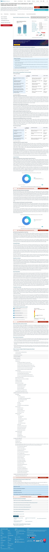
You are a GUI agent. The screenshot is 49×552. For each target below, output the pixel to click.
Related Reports (16, 516)
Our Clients (2, 533)
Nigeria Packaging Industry (28, 521)
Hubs (8, 542)
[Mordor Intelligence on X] (30, 537)
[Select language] (43, 1)
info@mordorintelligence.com (20, 539)
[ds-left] (6, 25)
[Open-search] (47, 1)
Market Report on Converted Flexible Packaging (18, 518)
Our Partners (9, 533)
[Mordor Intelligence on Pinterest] (32, 537)
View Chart (17, 44)
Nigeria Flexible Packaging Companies (19, 525)
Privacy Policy (2, 545)
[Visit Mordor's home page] (5, 1)
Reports (15, 1)
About (25, 1)
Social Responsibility (10, 535)
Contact (41, 1)
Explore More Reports (22, 516)
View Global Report (34, 17)
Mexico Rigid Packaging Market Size (41, 518)
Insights (2, 538)
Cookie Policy (9, 545)
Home (1, 530)
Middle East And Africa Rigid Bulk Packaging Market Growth (18, 521)
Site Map (9, 547)
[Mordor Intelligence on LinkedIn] (27, 537)
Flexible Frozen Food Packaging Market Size (30, 518)
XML (1, 547)
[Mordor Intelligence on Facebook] (29, 537)
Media (1, 535)
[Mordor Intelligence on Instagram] (34, 537)
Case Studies (9, 538)
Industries (37, 1)
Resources (33, 1)
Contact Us (9, 540)
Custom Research (20, 1)
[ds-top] (41, 10)
